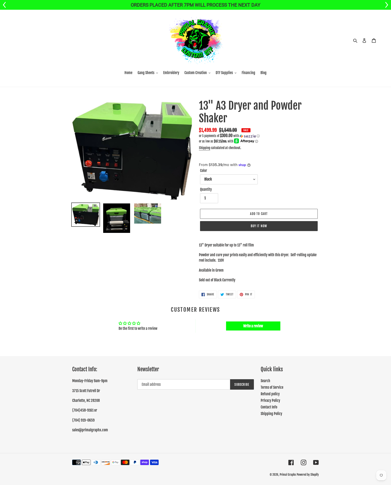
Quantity (206, 189)
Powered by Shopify (308, 474)
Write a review (253, 326)
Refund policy (270, 394)
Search (265, 381)
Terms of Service (272, 387)
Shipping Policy (271, 413)
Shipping (204, 148)
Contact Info (269, 407)
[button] (229, 136)
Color (203, 170)
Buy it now (259, 226)
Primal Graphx (288, 474)
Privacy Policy (270, 400)
